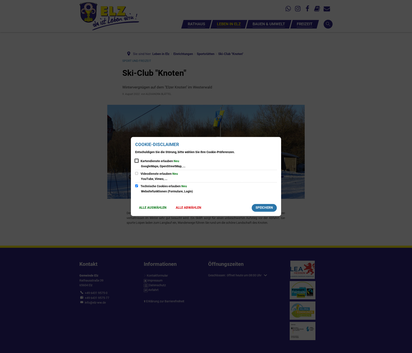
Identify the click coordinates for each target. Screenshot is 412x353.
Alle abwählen (188, 208)
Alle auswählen (153, 208)
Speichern (264, 208)
